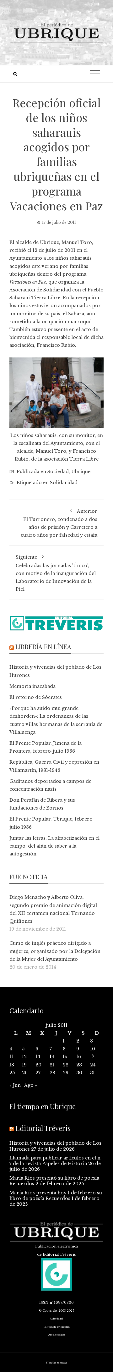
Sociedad (58, 471)
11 (11, 1056)
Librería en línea (43, 646)
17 (92, 1056)
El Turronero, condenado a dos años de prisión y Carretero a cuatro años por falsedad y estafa (59, 523)
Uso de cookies (56, 1334)
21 (52, 1065)
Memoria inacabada (32, 686)
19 (24, 1065)
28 (52, 1073)
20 (38, 1065)
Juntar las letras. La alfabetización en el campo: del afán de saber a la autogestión (54, 846)
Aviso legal (56, 1318)
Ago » (30, 1085)
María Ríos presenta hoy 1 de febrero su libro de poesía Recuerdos (55, 1195)
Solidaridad (64, 482)
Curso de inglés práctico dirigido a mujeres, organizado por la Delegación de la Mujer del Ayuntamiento (54, 951)
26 (25, 1073)
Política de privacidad (57, 1326)
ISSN (44, 1302)
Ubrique (80, 471)
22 (65, 1065)
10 (92, 1049)
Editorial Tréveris (43, 1128)
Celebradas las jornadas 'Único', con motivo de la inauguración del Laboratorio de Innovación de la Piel (56, 573)
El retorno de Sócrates (35, 697)
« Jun (15, 1085)
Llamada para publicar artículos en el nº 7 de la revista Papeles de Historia (55, 1160)
